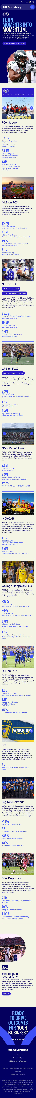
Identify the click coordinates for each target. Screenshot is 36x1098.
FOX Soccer (7, 94)
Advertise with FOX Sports (14, 43)
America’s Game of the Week (14, 293)
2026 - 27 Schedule (11, 289)
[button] (4, 108)
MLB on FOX (20, 94)
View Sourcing (18, 1093)
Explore (6, 993)
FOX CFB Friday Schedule (13, 373)
